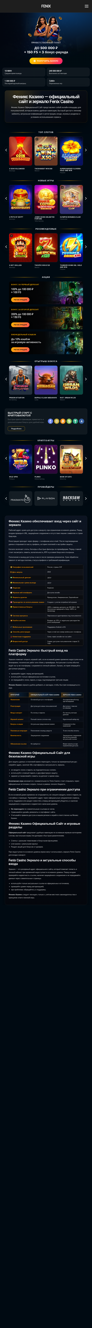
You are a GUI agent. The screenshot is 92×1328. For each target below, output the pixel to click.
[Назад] (6, 150)
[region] (46, 155)
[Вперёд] (86, 150)
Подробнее (16, 429)
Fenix (46, 6)
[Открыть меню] (86, 6)
